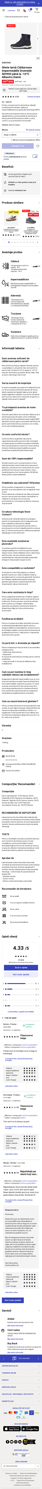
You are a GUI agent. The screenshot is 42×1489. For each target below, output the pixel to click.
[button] (38, 38)
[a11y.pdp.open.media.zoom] (21, 38)
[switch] (37, 146)
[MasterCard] (10, 1413)
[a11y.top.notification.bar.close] (38, 3)
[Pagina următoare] (37, 242)
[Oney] (36, 1413)
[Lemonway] (23, 1417)
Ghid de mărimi (34, 130)
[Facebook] (7, 1442)
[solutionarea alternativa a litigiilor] (21, 1455)
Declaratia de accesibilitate (22, 1485)
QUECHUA (6, 63)
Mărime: (5, 130)
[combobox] (21, 135)
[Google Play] (30, 1430)
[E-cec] (31, 1414)
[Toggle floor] (39, 202)
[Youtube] (11, 1442)
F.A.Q (12, 1480)
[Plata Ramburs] (18, 1418)
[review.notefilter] (38, 983)
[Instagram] (16, 1442)
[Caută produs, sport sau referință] (18, 10)
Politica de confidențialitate (28, 1473)
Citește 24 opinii (27, 97)
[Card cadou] (26, 1413)
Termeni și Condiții (11, 1473)
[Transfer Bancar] (21, 1414)
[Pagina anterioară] (4, 242)
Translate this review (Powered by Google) (18, 1059)
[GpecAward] (29, 1444)
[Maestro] (15, 1413)
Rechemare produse (22, 1483)
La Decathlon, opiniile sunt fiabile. (21, 1012)
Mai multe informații (15, 1326)
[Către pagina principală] (11, 10)
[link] (21, 967)
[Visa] (5, 1413)
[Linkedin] (20, 1442)
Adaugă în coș (17, 146)
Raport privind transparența (25, 1480)
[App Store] (12, 1430)
